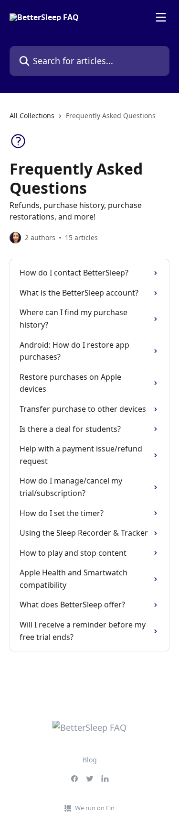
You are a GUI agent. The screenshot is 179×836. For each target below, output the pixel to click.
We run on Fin (95, 807)
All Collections (32, 115)
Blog (90, 759)
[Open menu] (160, 17)
